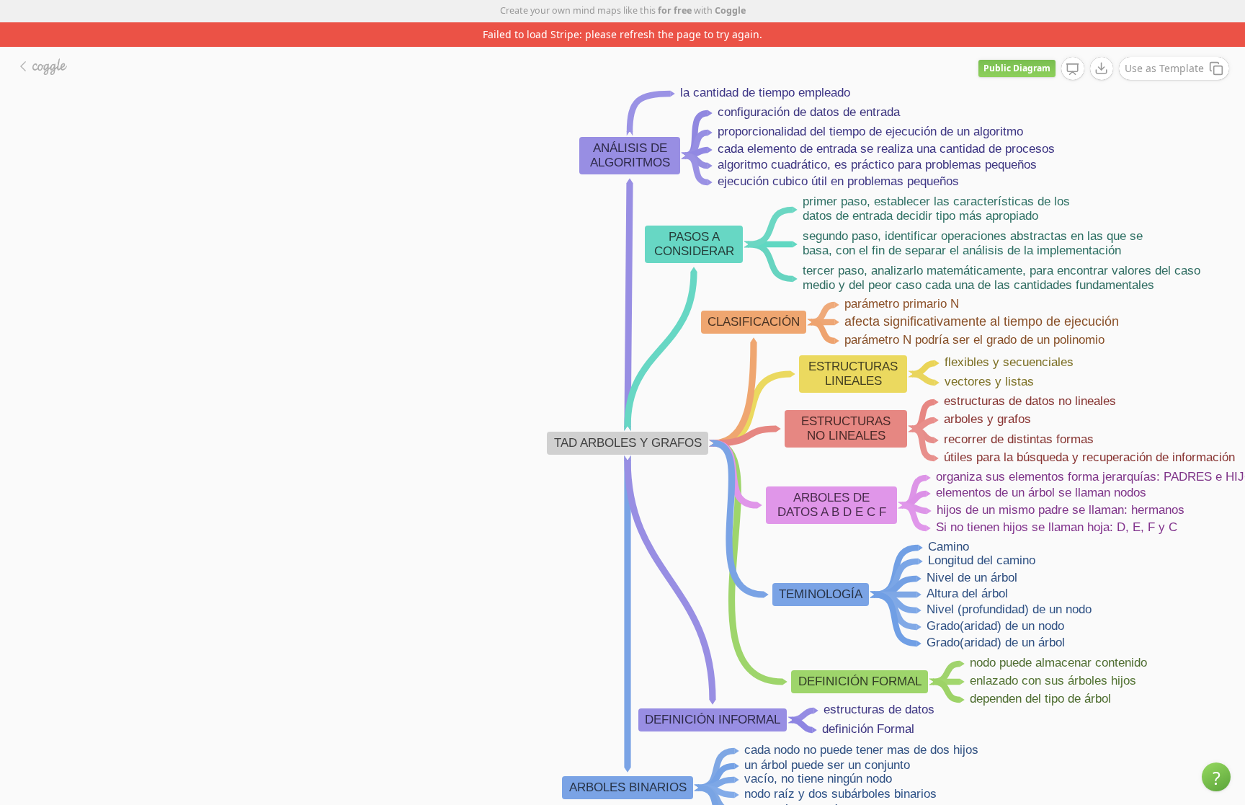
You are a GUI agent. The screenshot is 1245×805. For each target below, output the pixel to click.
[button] (1216, 776)
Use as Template (1164, 68)
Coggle (730, 10)
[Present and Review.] (1072, 69)
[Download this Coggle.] (1101, 68)
